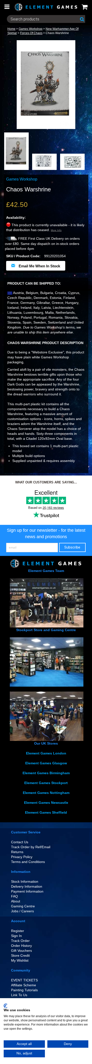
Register (17, 931)
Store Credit (20, 955)
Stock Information (24, 881)
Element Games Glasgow (46, 763)
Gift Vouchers (21, 951)
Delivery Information (26, 886)
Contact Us (19, 842)
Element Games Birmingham (46, 773)
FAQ (14, 896)
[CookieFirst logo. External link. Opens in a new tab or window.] (5, 1006)
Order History (21, 946)
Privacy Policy (21, 857)
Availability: (16, 218)
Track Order (20, 941)
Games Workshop (30, 29)
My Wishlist (19, 960)
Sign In (16, 936)
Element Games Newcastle (46, 803)
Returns (17, 852)
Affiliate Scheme (23, 985)
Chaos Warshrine (57, 33)
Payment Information (27, 891)
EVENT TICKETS (24, 980)
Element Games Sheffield (46, 812)
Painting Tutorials (24, 990)
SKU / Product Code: (23, 256)
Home (11, 29)
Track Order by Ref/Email (30, 847)
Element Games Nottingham (46, 793)
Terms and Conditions (28, 862)
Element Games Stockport (46, 783)
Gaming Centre (23, 906)
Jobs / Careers (22, 911)
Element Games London (46, 753)
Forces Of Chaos (31, 33)
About (15, 901)
